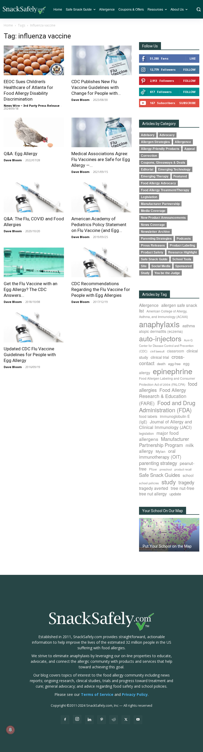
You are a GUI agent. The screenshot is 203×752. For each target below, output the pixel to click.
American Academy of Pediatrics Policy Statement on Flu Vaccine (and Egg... (98, 224)
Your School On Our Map (162, 511)
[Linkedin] (89, 719)
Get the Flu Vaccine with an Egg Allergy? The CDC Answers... (30, 289)
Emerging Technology (174, 169)
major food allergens (159, 435)
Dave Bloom (80, 100)
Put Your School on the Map (167, 546)
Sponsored (183, 266)
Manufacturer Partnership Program (164, 441)
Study (145, 273)
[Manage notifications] (10, 730)
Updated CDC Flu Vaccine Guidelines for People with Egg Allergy (30, 354)
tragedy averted (153, 488)
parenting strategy (158, 462)
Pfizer (153, 469)
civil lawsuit (157, 351)
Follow (189, 69)
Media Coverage (153, 210)
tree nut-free (182, 488)
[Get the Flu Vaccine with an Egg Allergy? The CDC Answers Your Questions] (34, 262)
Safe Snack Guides (159, 474)
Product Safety (152, 252)
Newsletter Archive (155, 231)
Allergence (183, 142)
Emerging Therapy (155, 176)
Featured (180, 176)
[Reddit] (113, 719)
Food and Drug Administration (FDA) (167, 406)
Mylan (160, 451)
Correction (149, 155)
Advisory (148, 135)
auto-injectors (160, 338)
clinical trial (160, 357)
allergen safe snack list (168, 308)
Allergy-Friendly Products (160, 148)
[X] (126, 719)
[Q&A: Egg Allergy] (34, 132)
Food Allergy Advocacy (158, 183)
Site (144, 266)
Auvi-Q (188, 340)
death (161, 363)
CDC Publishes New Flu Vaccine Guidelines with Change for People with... (96, 87)
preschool (166, 469)
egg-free (174, 363)
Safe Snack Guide (154, 259)
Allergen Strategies (155, 142)
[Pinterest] (101, 719)
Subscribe (187, 103)
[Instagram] (77, 719)
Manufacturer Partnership (160, 204)
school (188, 475)
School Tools (181, 259)
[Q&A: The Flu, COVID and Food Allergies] (34, 197)
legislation (146, 433)
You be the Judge (167, 273)
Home (8, 25)
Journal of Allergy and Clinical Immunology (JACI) (165, 424)
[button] (198, 9)
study (169, 481)
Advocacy (167, 135)
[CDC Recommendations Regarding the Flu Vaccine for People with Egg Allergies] (101, 262)
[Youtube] (138, 719)
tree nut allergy (153, 494)
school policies (149, 483)
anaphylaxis (159, 323)
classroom (175, 350)
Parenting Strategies (156, 238)
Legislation (149, 197)
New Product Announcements (163, 217)
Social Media (160, 266)
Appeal (189, 148)
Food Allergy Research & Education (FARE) (162, 396)
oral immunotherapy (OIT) (160, 453)
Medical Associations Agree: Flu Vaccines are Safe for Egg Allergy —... (100, 159)
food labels (148, 416)
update (175, 493)
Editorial (147, 169)
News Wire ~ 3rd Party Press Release (31, 106)
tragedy (186, 482)
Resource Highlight (182, 252)
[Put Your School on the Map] (169, 534)
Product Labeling (182, 245)
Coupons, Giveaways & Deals (163, 162)
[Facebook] (65, 719)
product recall (182, 469)
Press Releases (153, 245)
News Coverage (153, 224)
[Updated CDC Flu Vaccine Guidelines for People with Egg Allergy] (34, 327)
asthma (188, 325)
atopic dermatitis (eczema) (161, 331)
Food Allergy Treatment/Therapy (165, 190)
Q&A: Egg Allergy (20, 153)
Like (193, 58)
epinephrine (172, 370)
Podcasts (184, 238)
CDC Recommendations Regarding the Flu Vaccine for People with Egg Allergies (100, 289)
